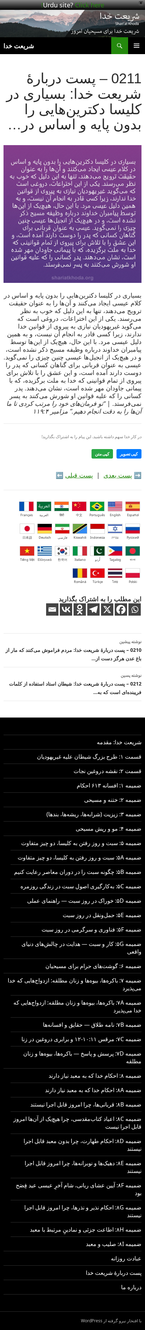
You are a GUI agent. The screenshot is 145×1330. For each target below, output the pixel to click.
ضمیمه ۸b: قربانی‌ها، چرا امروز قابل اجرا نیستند (85, 1104)
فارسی (62, 537)
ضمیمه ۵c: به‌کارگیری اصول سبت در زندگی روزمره (80, 886)
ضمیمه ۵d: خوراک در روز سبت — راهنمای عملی (84, 900)
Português (97, 515)
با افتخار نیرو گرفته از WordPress (111, 1321)
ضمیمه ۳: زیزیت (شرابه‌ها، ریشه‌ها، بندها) (93, 814)
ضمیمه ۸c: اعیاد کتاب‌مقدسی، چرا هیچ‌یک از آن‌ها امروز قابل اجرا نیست (77, 1122)
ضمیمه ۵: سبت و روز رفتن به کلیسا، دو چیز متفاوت (81, 843)
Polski (133, 581)
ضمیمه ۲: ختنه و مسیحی (112, 800)
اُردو (97, 559)
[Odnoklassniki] (80, 609)
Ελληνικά (45, 559)
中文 (79, 515)
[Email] (52, 609)
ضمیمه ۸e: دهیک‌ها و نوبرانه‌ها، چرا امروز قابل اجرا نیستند (83, 1167)
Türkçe (98, 581)
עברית (115, 537)
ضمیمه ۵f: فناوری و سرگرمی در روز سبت (91, 929)
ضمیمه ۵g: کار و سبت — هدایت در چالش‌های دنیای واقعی (81, 947)
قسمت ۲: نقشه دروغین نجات (107, 771)
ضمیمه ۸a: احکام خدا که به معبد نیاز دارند (93, 1090)
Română (80, 581)
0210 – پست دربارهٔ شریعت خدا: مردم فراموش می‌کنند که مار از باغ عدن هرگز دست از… (73, 650)
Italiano (80, 559)
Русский (133, 537)
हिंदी (61, 515)
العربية (44, 515)
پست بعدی (117, 475)
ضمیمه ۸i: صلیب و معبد (113, 1244)
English (115, 515)
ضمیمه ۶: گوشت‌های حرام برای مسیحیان (93, 966)
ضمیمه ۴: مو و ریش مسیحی (108, 828)
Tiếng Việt (27, 559)
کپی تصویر (129, 453)
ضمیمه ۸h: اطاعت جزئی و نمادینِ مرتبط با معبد (85, 1229)
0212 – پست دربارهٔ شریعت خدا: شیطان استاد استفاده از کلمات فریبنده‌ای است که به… (75, 683)
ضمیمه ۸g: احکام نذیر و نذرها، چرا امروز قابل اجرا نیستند (82, 1211)
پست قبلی (79, 475)
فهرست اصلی (136, 45)
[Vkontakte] (66, 609)
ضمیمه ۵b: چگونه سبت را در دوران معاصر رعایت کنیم (77, 872)
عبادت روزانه (126, 1258)
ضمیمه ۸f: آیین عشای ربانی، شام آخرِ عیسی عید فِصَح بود (78, 1189)
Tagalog (115, 559)
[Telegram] (93, 609)
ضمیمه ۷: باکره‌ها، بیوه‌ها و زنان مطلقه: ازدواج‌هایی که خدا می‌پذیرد (74, 984)
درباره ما (131, 1287)
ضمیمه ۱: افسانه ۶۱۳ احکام (109, 785)
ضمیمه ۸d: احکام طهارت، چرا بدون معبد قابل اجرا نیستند (82, 1145)
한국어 (62, 559)
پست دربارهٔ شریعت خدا (113, 1273)
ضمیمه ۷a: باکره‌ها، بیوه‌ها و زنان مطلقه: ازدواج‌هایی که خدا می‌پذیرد (77, 1006)
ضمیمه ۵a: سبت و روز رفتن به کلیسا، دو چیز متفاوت (79, 857)
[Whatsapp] (134, 609)
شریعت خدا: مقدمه (119, 742)
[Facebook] (121, 609)
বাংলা (132, 559)
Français (26, 515)
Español (133, 515)
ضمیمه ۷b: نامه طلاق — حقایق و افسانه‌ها (92, 1025)
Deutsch (45, 537)
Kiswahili (80, 537)
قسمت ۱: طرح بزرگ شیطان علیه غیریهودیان (89, 756)
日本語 (27, 537)
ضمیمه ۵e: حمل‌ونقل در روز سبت (102, 915)
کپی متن (102, 453)
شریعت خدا (19, 45)
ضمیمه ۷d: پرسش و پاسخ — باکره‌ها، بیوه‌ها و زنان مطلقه (82, 1057)
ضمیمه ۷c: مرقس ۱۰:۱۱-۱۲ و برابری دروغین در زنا (81, 1039)
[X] (107, 609)
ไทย (115, 581)
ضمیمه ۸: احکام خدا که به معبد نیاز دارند (95, 1075)
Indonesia (97, 537)
